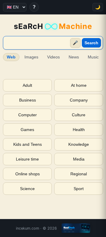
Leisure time (27, 159)
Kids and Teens (27, 144)
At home (79, 85)
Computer (27, 114)
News (74, 57)
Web (11, 57)
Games (27, 129)
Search (91, 42)
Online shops (27, 173)
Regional (78, 173)
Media (79, 159)
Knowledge (78, 144)
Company (79, 100)
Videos (53, 57)
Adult (27, 85)
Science (27, 188)
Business (27, 100)
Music (93, 57)
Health (79, 129)
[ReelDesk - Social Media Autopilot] (76, 228)
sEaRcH (53, 26)
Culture (78, 114)
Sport (79, 188)
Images (31, 57)
